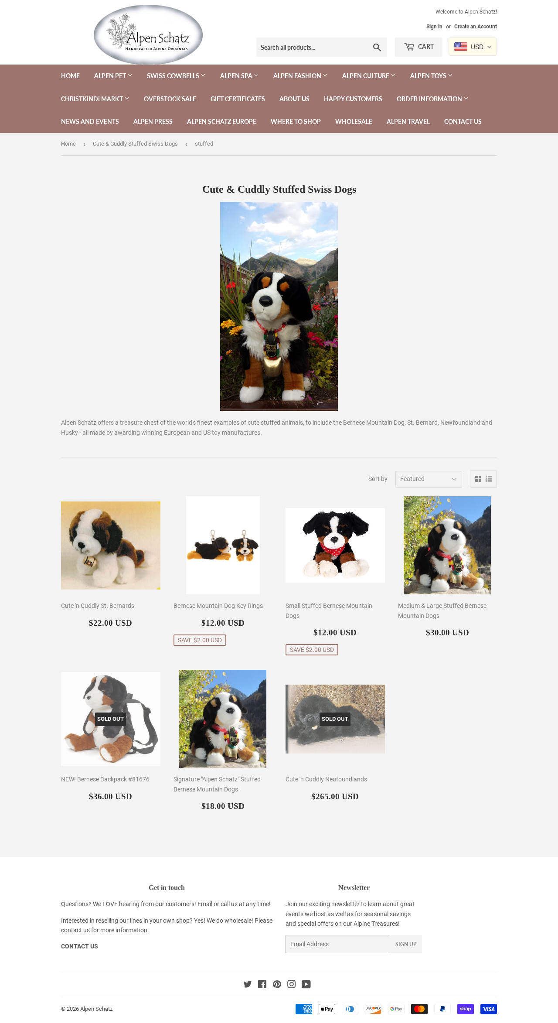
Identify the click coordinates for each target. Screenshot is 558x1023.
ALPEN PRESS (153, 121)
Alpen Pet (110, 75)
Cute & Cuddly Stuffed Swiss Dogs (135, 143)
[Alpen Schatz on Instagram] (291, 985)
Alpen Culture (366, 75)
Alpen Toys (429, 75)
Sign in (434, 27)
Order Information (430, 98)
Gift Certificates (238, 98)
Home (70, 75)
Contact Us (463, 121)
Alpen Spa (237, 75)
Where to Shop (296, 121)
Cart (425, 46)
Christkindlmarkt (92, 98)
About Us (294, 98)
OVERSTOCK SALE (170, 98)
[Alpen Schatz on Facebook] (262, 985)
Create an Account (475, 27)
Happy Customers (353, 98)
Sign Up (405, 944)
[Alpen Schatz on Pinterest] (277, 985)
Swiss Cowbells (174, 75)
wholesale (238, 920)
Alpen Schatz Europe (221, 121)
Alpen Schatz (96, 1009)
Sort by (378, 478)
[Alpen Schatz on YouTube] (306, 985)
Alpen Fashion (298, 75)
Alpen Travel (408, 121)
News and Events (90, 121)
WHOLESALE (353, 121)
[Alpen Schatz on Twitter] (247, 985)
